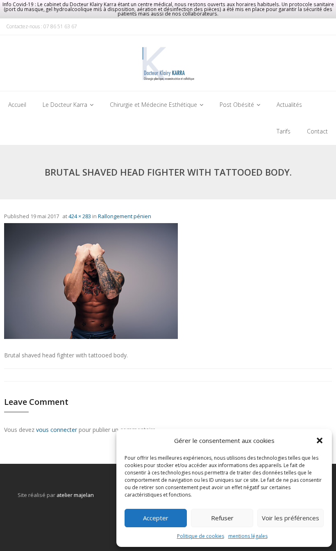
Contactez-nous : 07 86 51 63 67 (41, 26)
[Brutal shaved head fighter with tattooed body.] (91, 281)
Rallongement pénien (124, 216)
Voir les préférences (290, 518)
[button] (320, 440)
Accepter (155, 518)
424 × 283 (79, 216)
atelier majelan (75, 495)
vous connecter (56, 430)
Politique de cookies (200, 536)
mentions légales (248, 536)
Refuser (222, 518)
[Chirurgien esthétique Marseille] (168, 65)
